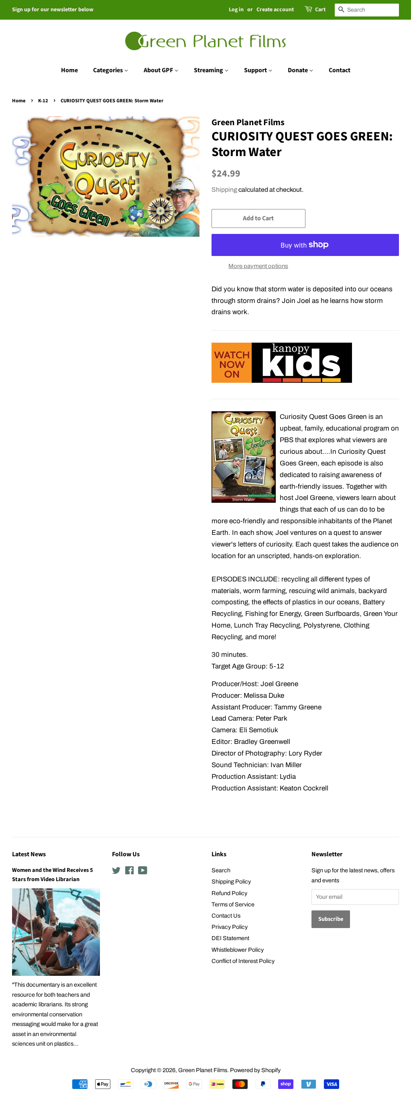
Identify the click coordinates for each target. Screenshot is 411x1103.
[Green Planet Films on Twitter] (116, 872)
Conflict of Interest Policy (243, 961)
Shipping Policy (231, 881)
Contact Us (226, 915)
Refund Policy (229, 893)
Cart (320, 10)
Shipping (224, 189)
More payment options (258, 266)
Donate (298, 70)
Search (221, 870)
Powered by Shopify (255, 1070)
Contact (339, 70)
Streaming (209, 70)
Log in (236, 10)
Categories (108, 70)
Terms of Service (233, 904)
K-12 (43, 100)
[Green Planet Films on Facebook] (129, 872)
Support (256, 70)
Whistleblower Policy (238, 950)
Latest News (29, 854)
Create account (275, 10)
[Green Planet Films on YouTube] (142, 872)
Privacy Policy (230, 927)
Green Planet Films (202, 1070)
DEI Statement (230, 938)
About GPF (159, 70)
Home (69, 70)
